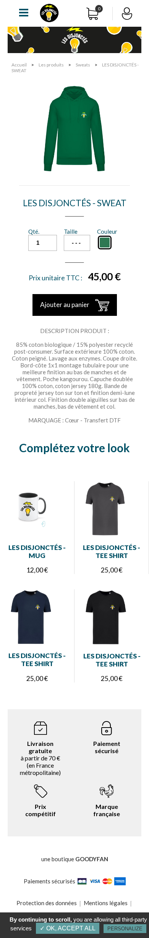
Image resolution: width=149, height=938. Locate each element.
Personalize (125, 929)
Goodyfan (91, 859)
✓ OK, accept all (68, 928)
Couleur (107, 231)
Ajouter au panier (64, 305)
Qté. (33, 231)
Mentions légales (106, 902)
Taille (71, 231)
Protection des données (46, 902)
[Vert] (104, 242)
